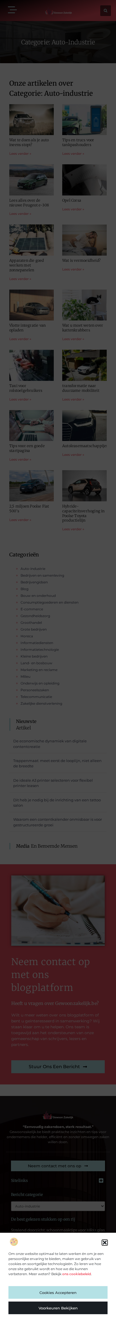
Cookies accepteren (58, 1292)
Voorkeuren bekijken (58, 1308)
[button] (105, 1242)
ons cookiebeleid (76, 1274)
